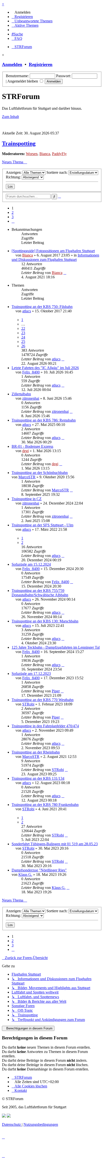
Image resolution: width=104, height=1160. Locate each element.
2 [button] (13, 212)
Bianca (44, 154)
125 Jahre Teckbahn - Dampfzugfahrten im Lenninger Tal (56, 647)
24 (23, 337)
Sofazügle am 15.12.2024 (31, 564)
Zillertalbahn (21, 394)
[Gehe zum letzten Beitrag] (64, 273)
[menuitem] (21, 12)
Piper (56, 691)
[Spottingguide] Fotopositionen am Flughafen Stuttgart (53, 251)
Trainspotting (19, 143)
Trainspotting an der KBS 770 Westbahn (43, 700)
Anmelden (12, 64)
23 (23, 333)
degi (25, 451)
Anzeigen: (14, 172)
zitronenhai (30, 398)
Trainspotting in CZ (27, 499)
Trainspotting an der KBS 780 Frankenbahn (45, 805)
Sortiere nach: (57, 172)
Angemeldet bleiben (23, 81)
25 (23, 342)
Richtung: (14, 177)
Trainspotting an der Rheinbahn (36, 752)
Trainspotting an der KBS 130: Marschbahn (45, 621)
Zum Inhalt (10, 117)
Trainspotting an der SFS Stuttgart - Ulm (42, 525)
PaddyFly (59, 154)
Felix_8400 (31, 372)
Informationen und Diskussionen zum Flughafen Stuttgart (55, 257)
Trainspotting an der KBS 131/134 (38, 778)
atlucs (26, 311)
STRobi (28, 704)
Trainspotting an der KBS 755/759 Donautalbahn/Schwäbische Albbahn (40, 592)
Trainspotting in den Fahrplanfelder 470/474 (45, 726)
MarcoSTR (27, 477)
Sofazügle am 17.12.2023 (31, 673)
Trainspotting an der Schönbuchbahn (40, 473)
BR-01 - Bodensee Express (32, 446)
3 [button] (13, 217)
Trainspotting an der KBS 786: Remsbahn (44, 420)
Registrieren (40, 64)
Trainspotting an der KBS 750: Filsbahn (42, 307)
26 (23, 346)
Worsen (31, 154)
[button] (13, 221)
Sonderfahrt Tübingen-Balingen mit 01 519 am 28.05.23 (55, 844)
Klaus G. (25, 874)
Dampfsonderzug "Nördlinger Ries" (39, 870)
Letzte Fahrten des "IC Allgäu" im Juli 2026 (45, 368)
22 (23, 328)
